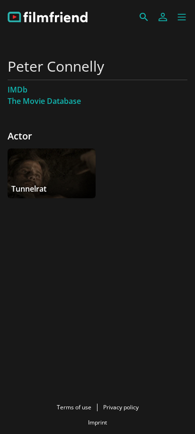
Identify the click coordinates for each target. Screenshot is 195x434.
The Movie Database (44, 101)
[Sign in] (162, 17)
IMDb (17, 89)
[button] (181, 17)
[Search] (143, 17)
